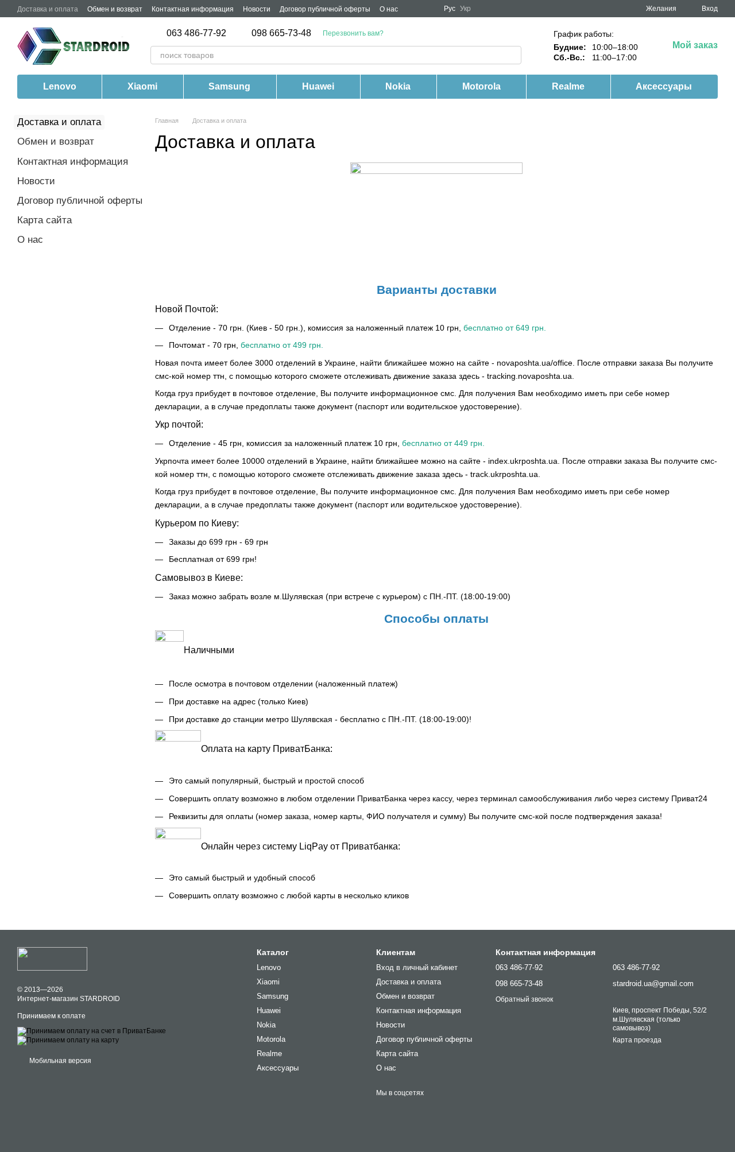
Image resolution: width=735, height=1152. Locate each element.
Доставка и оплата (47, 9)
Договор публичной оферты (325, 9)
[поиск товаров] (512, 55)
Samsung (229, 86)
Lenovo (59, 86)
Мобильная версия (59, 1061)
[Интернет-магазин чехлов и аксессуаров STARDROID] (52, 959)
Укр (465, 8)
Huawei (318, 86)
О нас (389, 9)
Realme (568, 86)
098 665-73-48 (281, 33)
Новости (256, 9)
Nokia (398, 86)
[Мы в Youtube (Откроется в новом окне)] (427, 8)
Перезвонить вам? (353, 33)
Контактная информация (193, 9)
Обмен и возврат (114, 9)
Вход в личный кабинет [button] (417, 967)
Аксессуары (664, 86)
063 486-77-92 (196, 33)
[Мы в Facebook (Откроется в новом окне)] (414, 8)
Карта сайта (44, 220)
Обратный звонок (524, 999)
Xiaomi (142, 86)
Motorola (481, 86)
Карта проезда (637, 1040)
